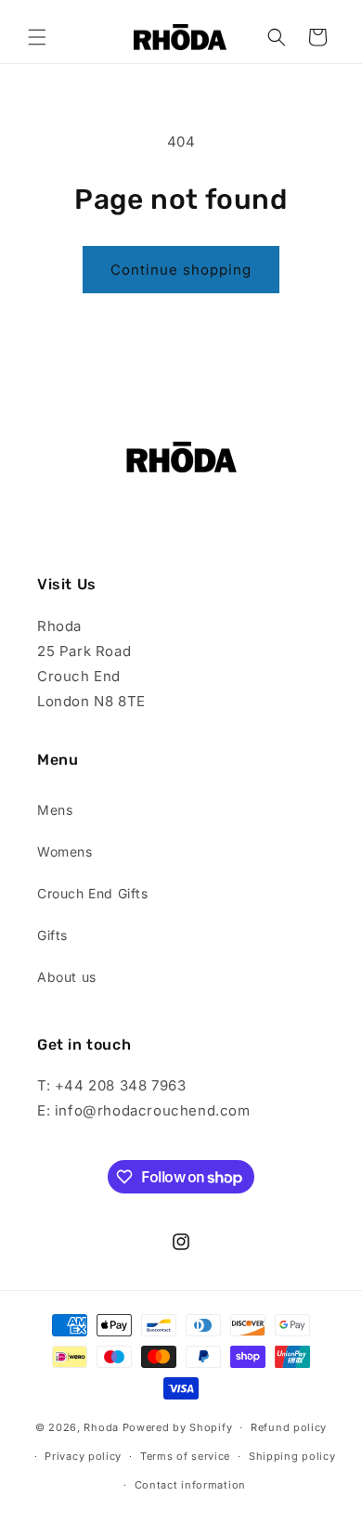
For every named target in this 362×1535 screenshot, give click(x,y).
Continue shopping (181, 269)
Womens (65, 851)
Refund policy (289, 1427)
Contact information (190, 1484)
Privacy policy (83, 1456)
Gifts (52, 935)
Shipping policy (292, 1456)
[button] (37, 37)
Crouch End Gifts (93, 893)
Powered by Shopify (178, 1427)
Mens (54, 810)
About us (67, 977)
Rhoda (103, 1427)
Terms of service (185, 1456)
